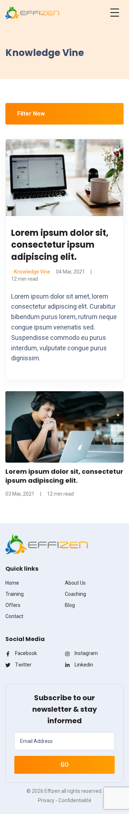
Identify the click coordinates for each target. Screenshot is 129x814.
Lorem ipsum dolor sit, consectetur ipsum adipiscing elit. (60, 245)
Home (12, 583)
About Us (75, 583)
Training (14, 594)
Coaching (75, 594)
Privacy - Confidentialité (64, 800)
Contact (14, 616)
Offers (12, 605)
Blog (70, 605)
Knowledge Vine (32, 272)
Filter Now (31, 113)
